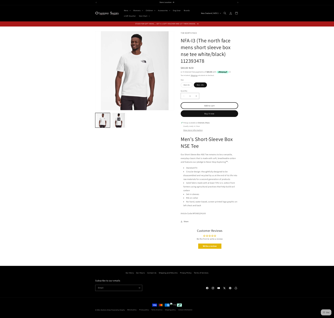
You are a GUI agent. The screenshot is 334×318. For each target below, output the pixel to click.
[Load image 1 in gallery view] (102, 120)
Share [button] (186, 221)
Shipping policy (170, 310)
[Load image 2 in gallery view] (118, 120)
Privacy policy (144, 310)
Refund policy (132, 310)
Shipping (194, 75)
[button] (127, 10)
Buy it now (209, 113)
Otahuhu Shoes (106, 310)
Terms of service (156, 310)
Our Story (130, 273)
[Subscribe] (139, 288)
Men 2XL (200, 85)
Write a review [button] (210, 246)
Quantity (184, 91)
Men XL (188, 85)
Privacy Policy (185, 273)
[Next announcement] (238, 2)
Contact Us (151, 273)
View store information (193, 130)
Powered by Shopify (118, 310)
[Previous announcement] (96, 2)
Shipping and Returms (168, 273)
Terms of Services (201, 273)
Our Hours (140, 273)
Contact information (185, 310)
